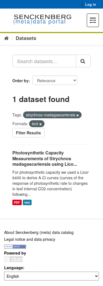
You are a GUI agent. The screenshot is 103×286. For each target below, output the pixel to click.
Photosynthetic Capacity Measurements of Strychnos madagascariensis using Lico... (44, 158)
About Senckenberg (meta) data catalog (39, 232)
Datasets (26, 38)
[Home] (6, 37)
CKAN (13, 259)
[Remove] (77, 115)
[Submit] (83, 61)
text (27, 202)
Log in (90, 4)
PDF (17, 202)
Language (13, 267)
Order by (20, 80)
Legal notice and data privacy (29, 239)
